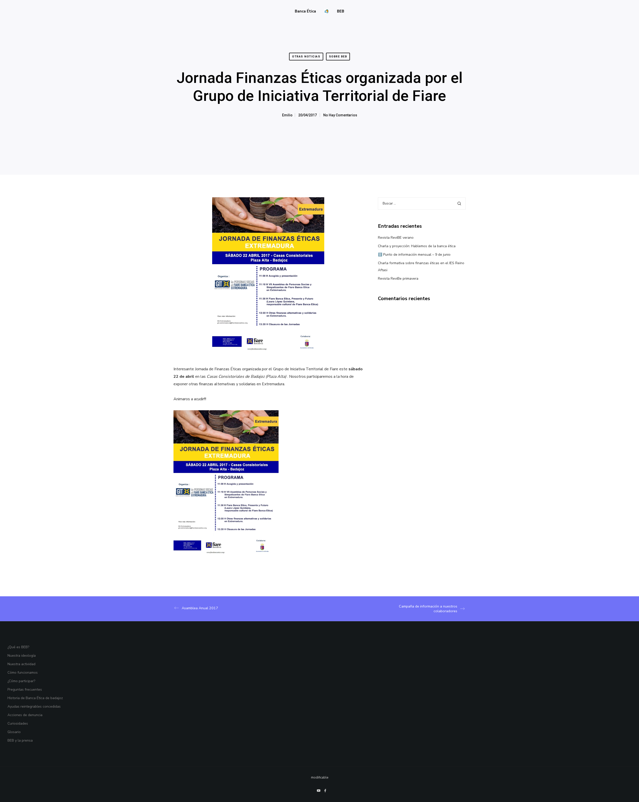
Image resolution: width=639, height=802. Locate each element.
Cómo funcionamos (22, 672)
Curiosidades (17, 723)
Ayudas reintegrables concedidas (34, 706)
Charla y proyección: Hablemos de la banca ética (417, 246)
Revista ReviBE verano (396, 237)
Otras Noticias (306, 56)
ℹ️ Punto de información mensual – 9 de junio (414, 254)
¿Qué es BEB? (18, 647)
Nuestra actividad (21, 664)
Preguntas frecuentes (24, 689)
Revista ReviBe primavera (398, 278)
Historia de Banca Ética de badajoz (35, 698)
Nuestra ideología (21, 655)
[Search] (459, 203)
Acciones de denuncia (24, 715)
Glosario (14, 732)
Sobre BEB (338, 56)
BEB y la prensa (20, 740)
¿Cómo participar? (21, 681)
